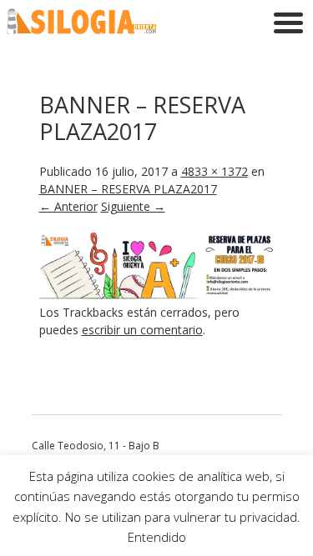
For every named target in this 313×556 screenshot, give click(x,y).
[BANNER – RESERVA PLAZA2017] (157, 295)
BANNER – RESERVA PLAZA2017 (128, 189)
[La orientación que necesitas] (82, 30)
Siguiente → (133, 206)
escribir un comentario (142, 330)
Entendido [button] (157, 536)
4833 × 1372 (214, 171)
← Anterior (68, 206)
